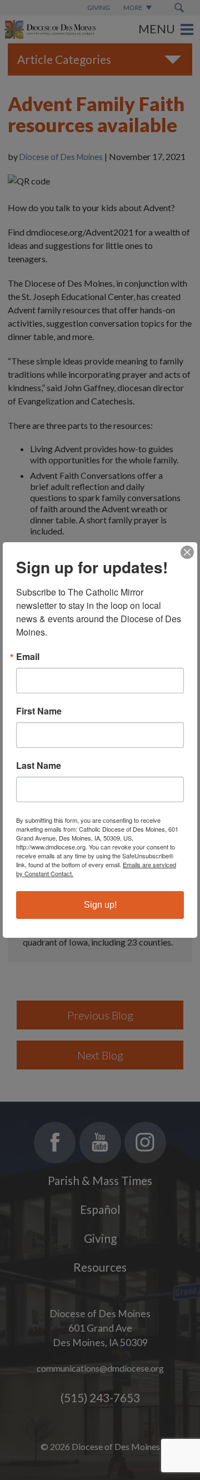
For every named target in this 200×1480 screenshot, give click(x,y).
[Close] (187, 552)
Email (27, 656)
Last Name (38, 765)
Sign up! (100, 904)
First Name (39, 711)
